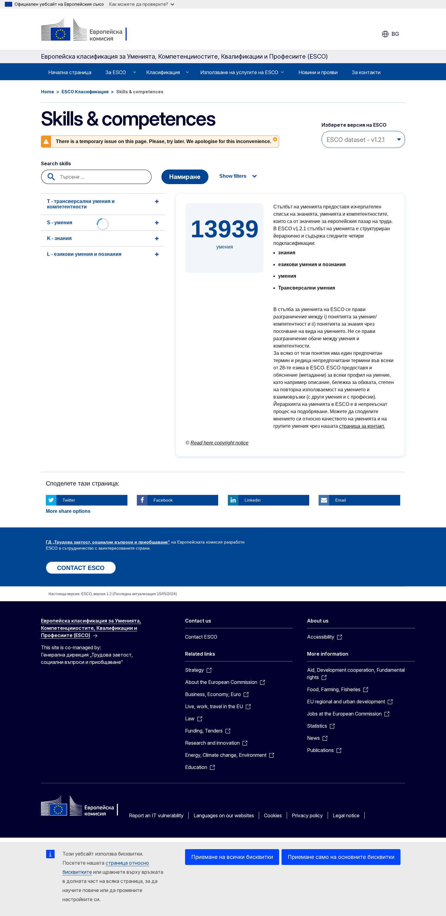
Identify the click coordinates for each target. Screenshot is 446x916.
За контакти (366, 72)
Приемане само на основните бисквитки (341, 857)
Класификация (163, 72)
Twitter (69, 500)
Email (340, 500)
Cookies (273, 815)
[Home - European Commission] (90, 30)
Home (47, 91)
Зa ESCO (116, 72)
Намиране (185, 176)
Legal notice (346, 815)
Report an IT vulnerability (156, 815)
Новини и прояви (318, 72)
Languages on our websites (224, 815)
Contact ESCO (201, 637)
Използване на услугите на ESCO (239, 72)
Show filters (232, 176)
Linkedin (253, 500)
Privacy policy (307, 815)
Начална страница (69, 72)
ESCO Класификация (85, 91)
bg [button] (395, 34)
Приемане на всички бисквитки (232, 857)
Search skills (56, 163)
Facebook (163, 500)
